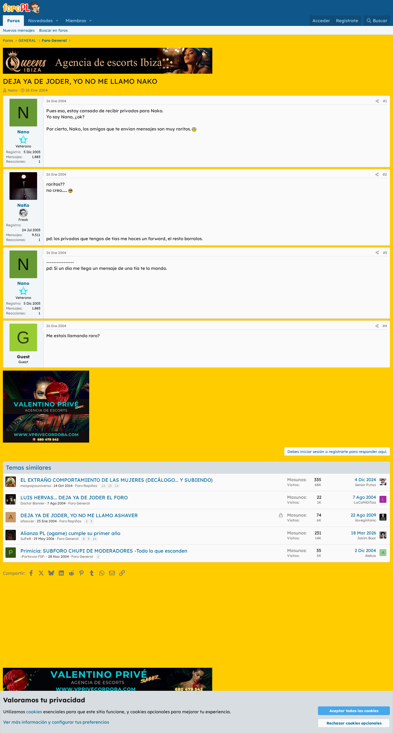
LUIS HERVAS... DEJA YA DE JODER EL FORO (74, 497)
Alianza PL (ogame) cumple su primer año (70, 533)
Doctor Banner (32, 503)
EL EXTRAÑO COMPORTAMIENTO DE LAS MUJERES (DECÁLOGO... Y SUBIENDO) (116, 480)
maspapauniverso (35, 485)
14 (117, 486)
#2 (385, 174)
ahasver (27, 521)
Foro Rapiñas (86, 485)
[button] (57, 20)
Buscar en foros (53, 30)
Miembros (76, 20)
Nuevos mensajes (19, 30)
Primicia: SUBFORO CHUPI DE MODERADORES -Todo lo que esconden (103, 551)
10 (94, 539)
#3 (385, 253)
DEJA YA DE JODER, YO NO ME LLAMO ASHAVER (79, 515)
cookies (34, 711)
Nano (13, 90)
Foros (13, 20)
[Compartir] (377, 101)
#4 (385, 326)
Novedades (40, 20)
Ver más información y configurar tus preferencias (56, 722)
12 (103, 486)
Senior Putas (365, 485)
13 (110, 486)
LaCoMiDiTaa (365, 502)
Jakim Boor (366, 538)
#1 (385, 101)
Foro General (79, 503)
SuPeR (25, 538)
